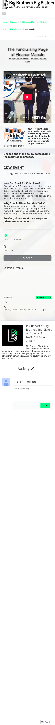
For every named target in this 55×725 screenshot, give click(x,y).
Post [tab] (21, 381)
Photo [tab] (33, 381)
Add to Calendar (44, 297)
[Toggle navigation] (4, 14)
